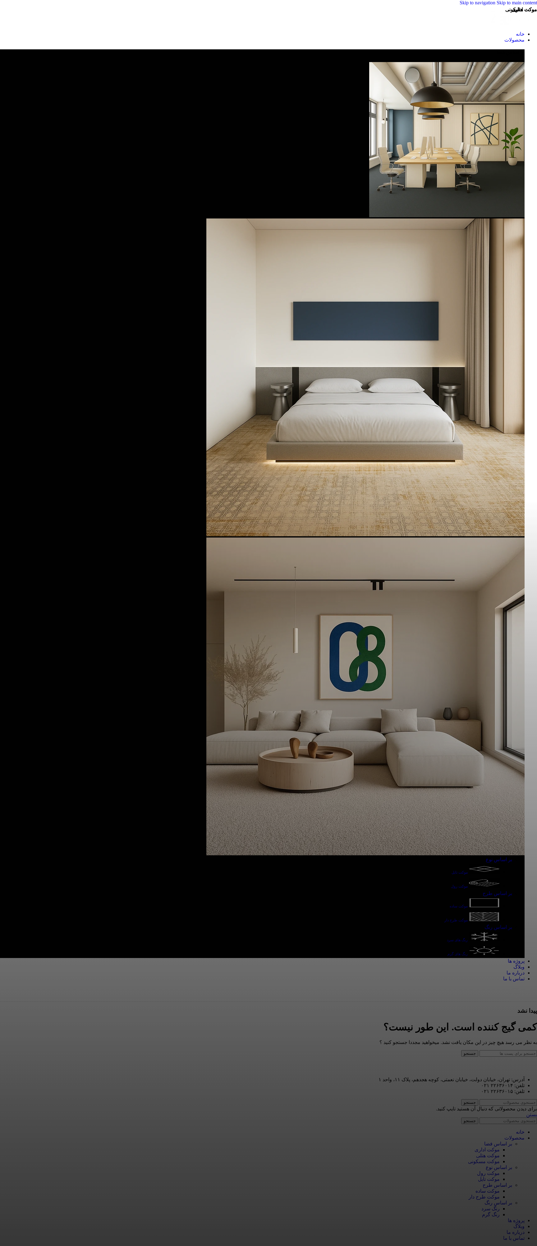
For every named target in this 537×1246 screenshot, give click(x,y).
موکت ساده (459, 906)
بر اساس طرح (497, 893)
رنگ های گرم (458, 954)
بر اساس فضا (498, 1143)
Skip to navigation (478, 2)
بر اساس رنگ (498, 927)
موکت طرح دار (456, 920)
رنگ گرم (491, 1214)
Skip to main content (517, 2)
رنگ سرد (490, 1208)
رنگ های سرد (458, 940)
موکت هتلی (488, 1155)
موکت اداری (487, 1149)
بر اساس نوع (499, 859)
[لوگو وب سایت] (513, 23)
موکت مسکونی (484, 1161)
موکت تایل (460, 872)
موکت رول (460, 886)
